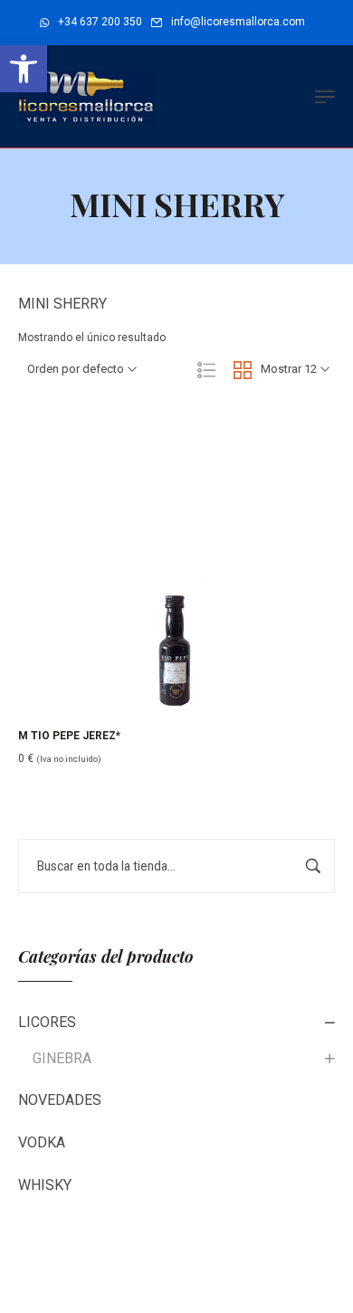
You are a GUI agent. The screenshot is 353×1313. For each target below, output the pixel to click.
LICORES (47, 1022)
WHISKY (45, 1185)
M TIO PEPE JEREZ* (69, 735)
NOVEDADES (59, 1099)
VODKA (41, 1142)
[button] (23, 68)
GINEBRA (62, 1058)
